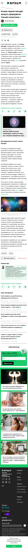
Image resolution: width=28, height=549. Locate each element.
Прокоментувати (9, 258)
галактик (24, 54)
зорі (16, 190)
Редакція (19, 473)
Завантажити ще (14, 347)
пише (17, 60)
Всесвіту (23, 48)
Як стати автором (21, 489)
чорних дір (4, 194)
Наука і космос (9, 8)
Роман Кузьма (9, 266)
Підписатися (8, 30)
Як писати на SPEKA (21, 492)
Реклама (19, 499)
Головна (3, 7)
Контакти (19, 479)
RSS (3, 486)
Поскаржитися (23, 258)
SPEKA (6, 528)
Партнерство (20, 502)
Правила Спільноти (21, 486)
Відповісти (7, 277)
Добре (14, 546)
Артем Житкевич (9, 21)
